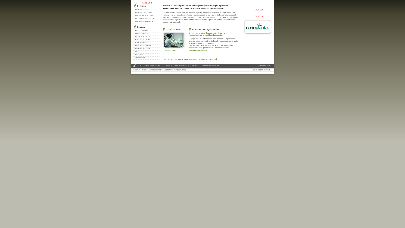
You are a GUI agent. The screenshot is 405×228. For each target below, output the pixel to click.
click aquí (213, 59)
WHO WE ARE (140, 58)
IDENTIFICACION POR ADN (145, 19)
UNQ (137, 52)
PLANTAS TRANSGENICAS (144, 22)
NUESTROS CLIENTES (143, 46)
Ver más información (198, 50)
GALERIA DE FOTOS (142, 40)
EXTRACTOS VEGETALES (144, 16)
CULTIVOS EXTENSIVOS (143, 13)
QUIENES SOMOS (141, 31)
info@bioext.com (213, 65)
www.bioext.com (264, 65)
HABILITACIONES (141, 43)
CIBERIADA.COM (264, 70)
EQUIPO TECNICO (141, 34)
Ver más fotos (170, 50)
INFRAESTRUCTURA (142, 37)
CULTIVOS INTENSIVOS (143, 10)
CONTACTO (139, 55)
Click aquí (147, 2)
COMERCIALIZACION (142, 49)
